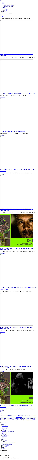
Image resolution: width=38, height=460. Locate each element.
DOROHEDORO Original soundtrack (8, 431)
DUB (23, 417)
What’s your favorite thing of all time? (9, 4)
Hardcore (11, 418)
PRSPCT (33, 419)
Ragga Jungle (6, 420)
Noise (29, 419)
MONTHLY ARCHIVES (4, 457)
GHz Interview (4, 433)
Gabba (5, 418)
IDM (30, 418)
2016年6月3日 (2, 253)
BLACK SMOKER (5, 426)
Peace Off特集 (4, 440)
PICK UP (3, 7)
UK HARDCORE (29, 420)
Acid (1, 415)
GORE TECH (7, 418)
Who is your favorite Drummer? (8, 6)
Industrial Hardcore (4, 419)
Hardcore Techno (16, 418)
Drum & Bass (13, 417)
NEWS (3, 3)
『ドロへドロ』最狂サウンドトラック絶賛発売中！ (13, 131)
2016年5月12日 (2, 371)
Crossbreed (25, 415)
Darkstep (29, 415)
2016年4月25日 (2, 410)
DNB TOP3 (4, 429)
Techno (24, 420)
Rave (10, 420)
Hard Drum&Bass (21, 418)
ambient (3, 415)
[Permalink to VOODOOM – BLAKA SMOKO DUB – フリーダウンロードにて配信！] (16, 91)
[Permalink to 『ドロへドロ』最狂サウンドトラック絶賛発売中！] (16, 129)
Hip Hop (29, 418)
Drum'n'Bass (19, 417)
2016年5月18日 (2, 332)
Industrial (33, 418)
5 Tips (3, 424)
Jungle (16, 419)
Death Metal (32, 415)
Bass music (9, 415)
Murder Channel (21, 419)
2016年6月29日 (2, 135)
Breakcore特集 (4, 428)
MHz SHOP (4, 452)
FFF (2, 418)
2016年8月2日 (2, 97)
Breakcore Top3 (4, 427)
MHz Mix (3, 437)
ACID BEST (4, 425)
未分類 (3, 447)
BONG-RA (13, 415)
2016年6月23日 (2, 174)
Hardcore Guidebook (5, 435)
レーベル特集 (4, 446)
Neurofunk (25, 419)
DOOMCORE (4, 430)
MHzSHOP (6, 9)
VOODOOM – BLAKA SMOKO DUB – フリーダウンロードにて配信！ (18, 93)
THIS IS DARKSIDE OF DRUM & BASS (8, 442)
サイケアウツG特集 (5, 445)
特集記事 (3, 448)
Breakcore (20, 415)
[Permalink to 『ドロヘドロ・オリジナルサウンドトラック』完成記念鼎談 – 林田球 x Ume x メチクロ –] (16, 285)
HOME (3, 2)
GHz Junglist (4, 434)
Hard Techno (26, 418)
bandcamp (5, 10)
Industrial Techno (11, 419)
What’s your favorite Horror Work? (9, 5)
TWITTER (4, 11)
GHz (1, 16)
